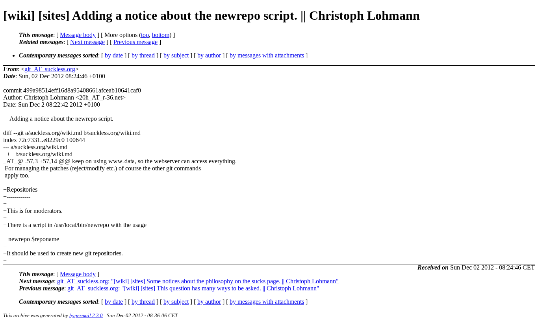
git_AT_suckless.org (49, 69)
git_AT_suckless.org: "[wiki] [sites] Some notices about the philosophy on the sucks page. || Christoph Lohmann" (198, 281)
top (145, 34)
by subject (176, 55)
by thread (143, 55)
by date (114, 55)
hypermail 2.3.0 (86, 315)
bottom (160, 34)
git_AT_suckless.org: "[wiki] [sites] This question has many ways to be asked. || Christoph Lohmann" (193, 288)
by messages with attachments (267, 55)
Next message (87, 42)
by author (209, 55)
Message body (78, 34)
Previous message (135, 42)
